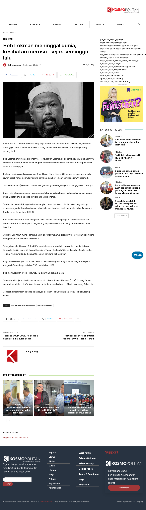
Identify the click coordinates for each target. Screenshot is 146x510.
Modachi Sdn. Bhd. (46, 501)
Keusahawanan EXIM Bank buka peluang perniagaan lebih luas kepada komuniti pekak (127, 189)
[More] (78, 319)
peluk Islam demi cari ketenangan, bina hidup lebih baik (18, 410)
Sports (100, 24)
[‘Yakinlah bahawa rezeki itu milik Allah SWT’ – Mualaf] (49, 398)
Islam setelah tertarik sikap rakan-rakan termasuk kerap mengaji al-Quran (126, 205)
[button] (139, 24)
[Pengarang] (5, 65)
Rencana (35, 24)
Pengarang (15, 65)
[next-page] (9, 420)
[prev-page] (5, 420)
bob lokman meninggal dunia (23, 305)
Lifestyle (78, 24)
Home (5, 32)
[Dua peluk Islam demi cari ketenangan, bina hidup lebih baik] (18, 398)
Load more (120, 215)
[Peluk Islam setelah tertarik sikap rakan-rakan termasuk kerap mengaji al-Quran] (106, 203)
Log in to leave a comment (15, 437)
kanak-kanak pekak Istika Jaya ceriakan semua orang (79, 410)
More (119, 24)
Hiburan (13, 32)
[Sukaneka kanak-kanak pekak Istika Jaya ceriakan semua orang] (79, 398)
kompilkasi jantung (44, 305)
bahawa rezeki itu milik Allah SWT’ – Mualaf (48, 410)
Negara (13, 24)
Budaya (57, 24)
